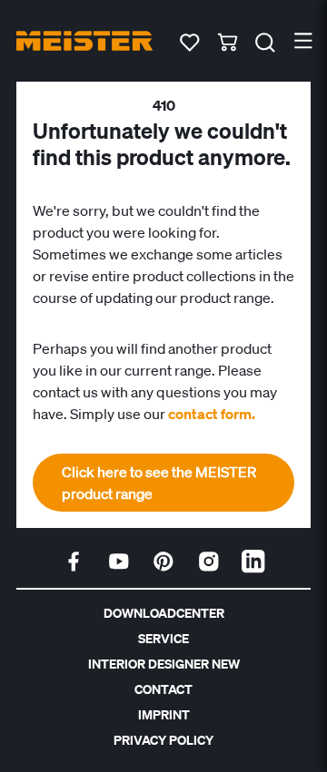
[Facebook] (73, 561)
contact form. (211, 414)
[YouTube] (119, 561)
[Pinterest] (163, 561)
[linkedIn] (253, 561)
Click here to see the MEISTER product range (159, 483)
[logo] (84, 41)
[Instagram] (209, 561)
